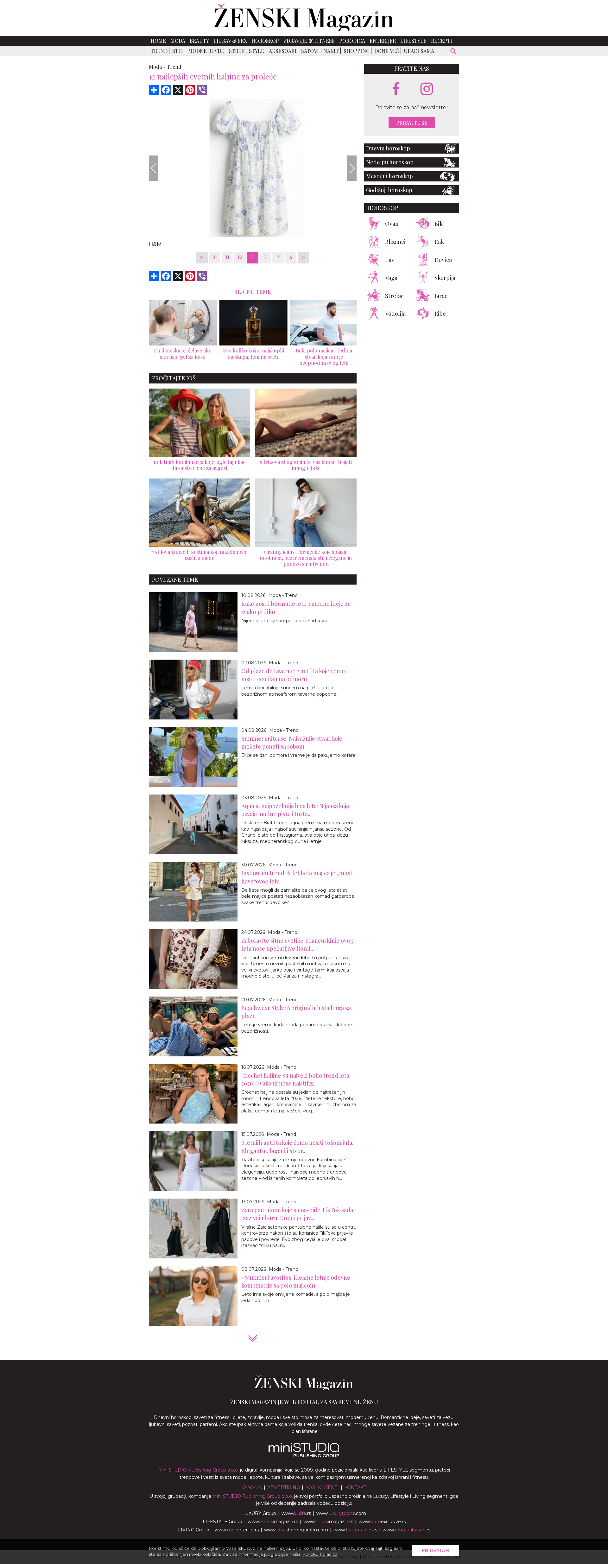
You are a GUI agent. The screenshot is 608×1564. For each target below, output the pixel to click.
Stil (177, 50)
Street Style (246, 50)
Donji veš (386, 50)
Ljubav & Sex (230, 40)
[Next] (352, 168)
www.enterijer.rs (237, 1530)
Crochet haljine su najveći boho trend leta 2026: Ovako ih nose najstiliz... (295, 1079)
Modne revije (206, 50)
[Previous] (153, 168)
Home (158, 40)
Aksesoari (282, 50)
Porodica (352, 40)
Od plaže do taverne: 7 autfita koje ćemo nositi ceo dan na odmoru (293, 675)
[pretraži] (453, 52)
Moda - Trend (283, 595)
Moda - (157, 66)
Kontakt (355, 1487)
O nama (252, 1487)
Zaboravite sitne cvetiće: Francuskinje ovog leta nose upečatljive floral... (297, 944)
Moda (177, 40)
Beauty (199, 40)
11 (227, 258)
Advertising (283, 1487)
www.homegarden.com (296, 1530)
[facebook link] (396, 89)
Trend (159, 50)
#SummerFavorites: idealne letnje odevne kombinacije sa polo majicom (295, 1281)
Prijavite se (412, 122)
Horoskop (265, 40)
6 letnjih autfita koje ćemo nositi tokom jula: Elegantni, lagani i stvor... (297, 1146)
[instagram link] (427, 89)
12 (240, 258)
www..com (341, 1513)
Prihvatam (435, 1550)
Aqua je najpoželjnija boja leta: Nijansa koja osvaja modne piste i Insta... (295, 810)
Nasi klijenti (322, 1487)
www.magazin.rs (273, 1521)
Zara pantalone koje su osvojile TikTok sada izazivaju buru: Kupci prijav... (297, 1214)
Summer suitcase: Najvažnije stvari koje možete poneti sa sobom (291, 742)
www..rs (296, 1513)
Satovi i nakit (320, 50)
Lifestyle (413, 40)
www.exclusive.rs (382, 1521)
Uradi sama (419, 50)
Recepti (441, 40)
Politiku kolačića (320, 1554)
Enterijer (383, 40)
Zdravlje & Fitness (309, 40)
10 (215, 258)
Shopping (357, 50)
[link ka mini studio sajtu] (304, 1456)
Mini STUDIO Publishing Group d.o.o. (198, 1470)
